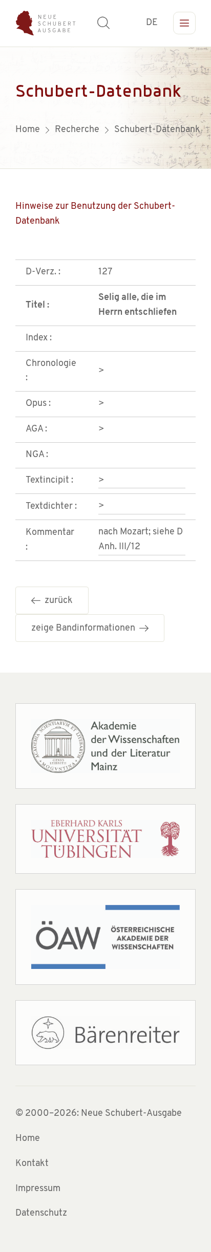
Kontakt (32, 1164)
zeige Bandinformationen (85, 628)
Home (27, 1138)
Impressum (37, 1189)
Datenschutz (41, 1213)
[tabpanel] (105, 107)
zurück (56, 601)
